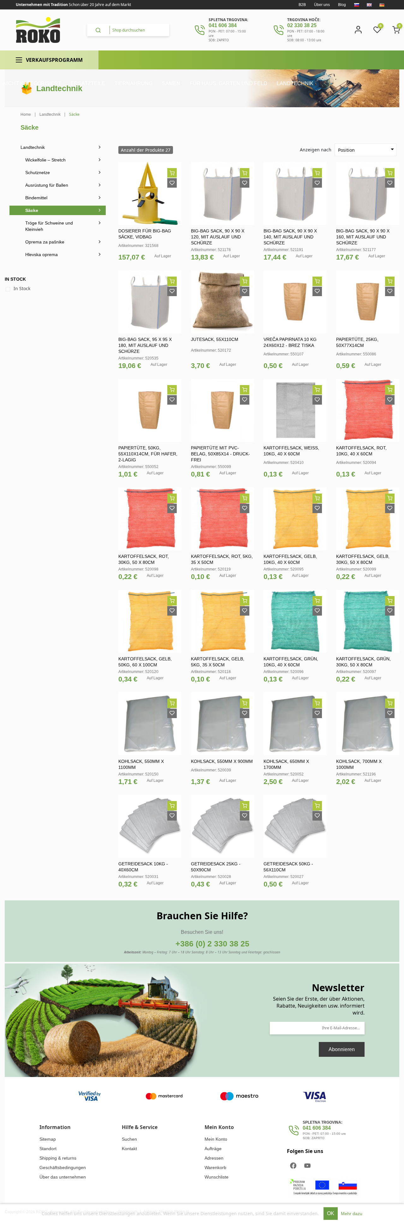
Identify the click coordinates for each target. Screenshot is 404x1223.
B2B (302, 5)
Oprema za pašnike (44, 241)
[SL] (356, 4)
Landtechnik (33, 147)
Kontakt (129, 1148)
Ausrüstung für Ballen (46, 185)
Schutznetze (37, 172)
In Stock (22, 288)
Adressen (214, 1158)
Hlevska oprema (41, 254)
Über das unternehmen (62, 1176)
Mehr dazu (351, 1213)
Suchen (129, 1139)
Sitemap (47, 1139)
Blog (342, 5)
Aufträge (213, 1148)
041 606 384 (223, 25)
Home (26, 114)
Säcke (31, 210)
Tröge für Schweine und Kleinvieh (49, 226)
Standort (47, 1148)
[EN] (369, 4)
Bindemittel (36, 197)
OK (330, 1213)
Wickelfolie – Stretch (45, 159)
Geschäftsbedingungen (62, 1167)
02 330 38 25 (302, 25)
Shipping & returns (57, 1158)
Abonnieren (342, 1049)
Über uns (322, 5)
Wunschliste (217, 1176)
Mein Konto (216, 1139)
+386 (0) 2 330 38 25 (212, 943)
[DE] (382, 4)
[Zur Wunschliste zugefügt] (172, 183)
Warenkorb (215, 1167)
